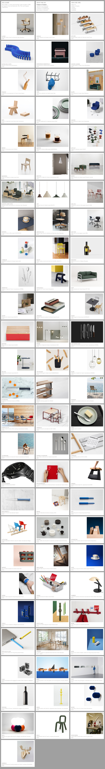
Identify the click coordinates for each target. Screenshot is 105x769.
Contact (73, 7)
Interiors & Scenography (42, 7)
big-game (5, 2)
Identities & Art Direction (42, 6)
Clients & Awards (75, 6)
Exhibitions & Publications (43, 8)
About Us (73, 4)
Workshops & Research (42, 10)
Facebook (73, 10)
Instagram (73, 8)
